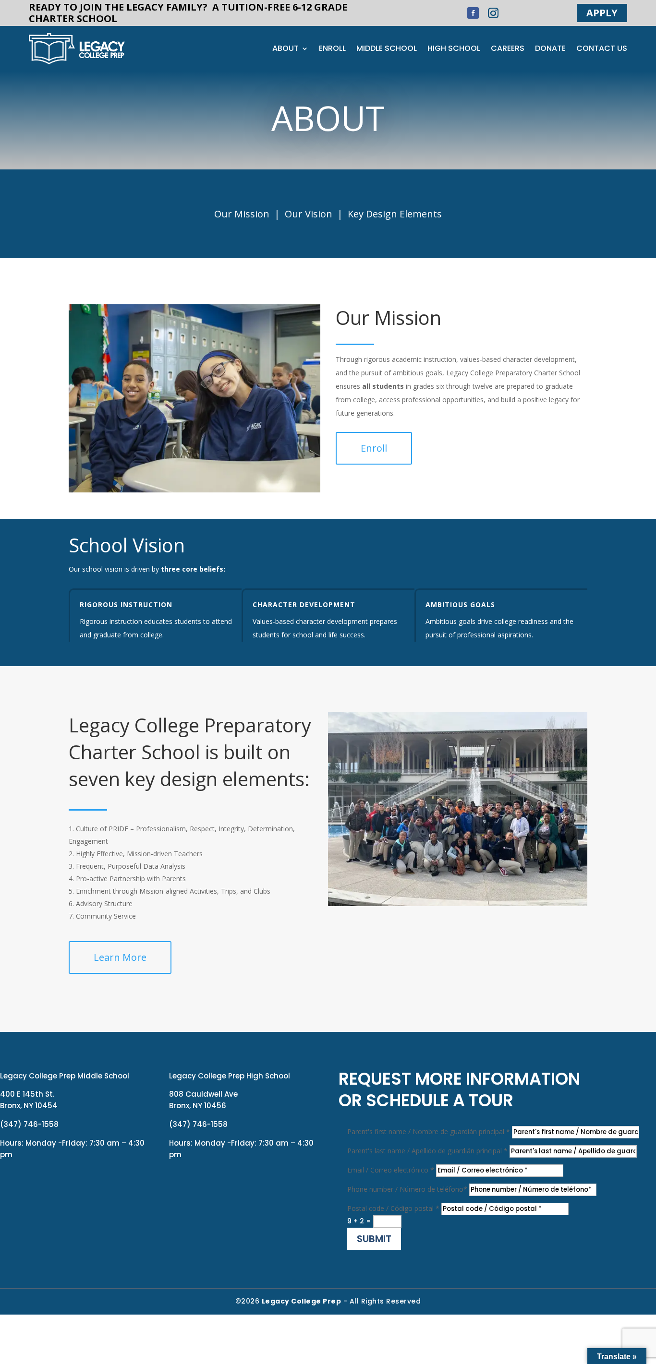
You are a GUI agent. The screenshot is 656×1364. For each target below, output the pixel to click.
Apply (602, 12)
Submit (374, 1238)
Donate (550, 49)
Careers (507, 49)
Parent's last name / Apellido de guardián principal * (427, 1150)
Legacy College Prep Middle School (64, 1076)
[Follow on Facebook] (473, 13)
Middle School (386, 49)
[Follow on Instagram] (493, 13)
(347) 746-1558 (29, 1124)
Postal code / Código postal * (393, 1208)
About (285, 49)
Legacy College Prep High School (229, 1076)
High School (453, 49)
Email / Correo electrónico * (390, 1169)
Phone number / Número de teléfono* (407, 1189)
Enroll (332, 49)
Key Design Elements (395, 213)
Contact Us (601, 49)
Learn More (120, 957)
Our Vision (308, 213)
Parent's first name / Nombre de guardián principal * (428, 1131)
